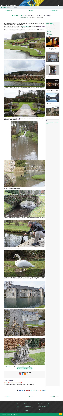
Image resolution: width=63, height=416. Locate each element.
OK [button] (60, 414)
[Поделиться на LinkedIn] (31, 391)
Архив (2, 5)
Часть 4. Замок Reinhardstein (51, 24)
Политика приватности (28, 406)
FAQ (4, 5)
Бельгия (47, 122)
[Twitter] (48, 406)
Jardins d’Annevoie (25, 26)
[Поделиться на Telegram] (45, 391)
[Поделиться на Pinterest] (29, 391)
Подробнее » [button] (15, 414)
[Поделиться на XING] (36, 391)
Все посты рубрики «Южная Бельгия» (25, 368)
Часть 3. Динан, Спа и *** (51, 25)
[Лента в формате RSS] (25, 374)
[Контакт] (60, 5)
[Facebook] (48, 403)
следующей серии (8, 366)
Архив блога (5, 7)
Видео (15, 5)
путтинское (11, 336)
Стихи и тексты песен (42, 406)
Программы (12, 5)
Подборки (18, 409)
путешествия (54, 122)
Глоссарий (7, 5)
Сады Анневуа (49, 34)
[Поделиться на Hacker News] (41, 391)
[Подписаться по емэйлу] (20, 374)
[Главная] (31, 2)
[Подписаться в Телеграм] (22, 374)
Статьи (40, 407)
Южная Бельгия (19, 15)
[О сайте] (58, 5)
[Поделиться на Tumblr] (25, 391)
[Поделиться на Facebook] (20, 391)
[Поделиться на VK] (43, 391)
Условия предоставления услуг (30, 407)
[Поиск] (61, 5)
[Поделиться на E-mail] (27, 391)
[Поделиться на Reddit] (34, 391)
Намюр (50, 122)
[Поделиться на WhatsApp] (38, 391)
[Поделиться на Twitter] (22, 391)
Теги (17, 407)
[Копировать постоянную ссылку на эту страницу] (18, 391)
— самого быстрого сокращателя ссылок (30, 376)
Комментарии (49, 31)
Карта (18, 406)
